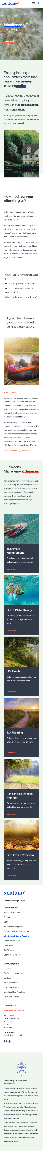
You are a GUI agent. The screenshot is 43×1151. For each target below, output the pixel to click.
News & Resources (11, 997)
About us (7, 968)
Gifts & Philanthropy (12, 941)
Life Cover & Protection (13, 955)
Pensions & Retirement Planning (16, 931)
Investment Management (14, 926)
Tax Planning (9, 950)
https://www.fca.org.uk (18, 1111)
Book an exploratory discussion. (16, 451)
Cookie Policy (21, 1081)
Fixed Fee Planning (11, 987)
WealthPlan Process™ (12, 912)
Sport (6, 922)
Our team (7, 978)
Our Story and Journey (13, 973)
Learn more (9, 41)
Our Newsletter (9, 1083)
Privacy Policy (9, 1081)
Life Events (8, 945)
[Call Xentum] (39, 4)
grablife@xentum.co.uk (13, 1035)
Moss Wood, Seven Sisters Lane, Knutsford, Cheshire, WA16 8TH (12, 1021)
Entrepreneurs (10, 917)
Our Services (11, 907)
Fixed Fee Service (11, 983)
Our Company (11, 963)
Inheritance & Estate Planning (16, 936)
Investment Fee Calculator (14, 992)
